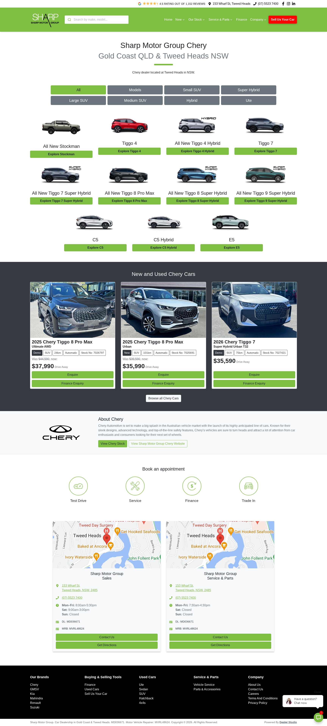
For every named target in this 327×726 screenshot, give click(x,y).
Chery (34, 684)
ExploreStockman (61, 154)
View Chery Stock (113, 443)
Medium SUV (135, 100)
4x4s (142, 702)
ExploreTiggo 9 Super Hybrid (265, 200)
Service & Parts (219, 19)
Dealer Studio (288, 722)
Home (168, 19)
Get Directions (106, 645)
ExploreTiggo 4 (129, 151)
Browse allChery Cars (163, 398)
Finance (241, 19)
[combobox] (96, 19)
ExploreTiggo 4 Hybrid (197, 151)
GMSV (34, 689)
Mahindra (36, 698)
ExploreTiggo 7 (265, 151)
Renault (35, 702)
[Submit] (69, 19)
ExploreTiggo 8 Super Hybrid (197, 200)
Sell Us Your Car (282, 19)
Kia (32, 693)
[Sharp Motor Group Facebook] (284, 3)
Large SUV (78, 100)
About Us (254, 684)
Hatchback (146, 698)
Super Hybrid (249, 90)
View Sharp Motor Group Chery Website (158, 443)
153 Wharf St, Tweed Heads (231, 3)
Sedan (143, 689)
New (178, 19)
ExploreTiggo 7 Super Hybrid (61, 200)
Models (135, 90)
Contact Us (106, 637)
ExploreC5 (95, 247)
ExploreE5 (232, 247)
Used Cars (92, 689)
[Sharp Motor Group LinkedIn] (294, 3)
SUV (142, 693)
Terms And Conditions (263, 698)
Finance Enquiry (73, 383)
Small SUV (192, 90)
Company (256, 19)
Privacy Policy (257, 702)
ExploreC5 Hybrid (163, 247)
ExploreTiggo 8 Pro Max (129, 200)
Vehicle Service (204, 684)
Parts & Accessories (207, 689)
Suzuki (34, 707)
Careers (253, 693)
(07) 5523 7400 (268, 3)
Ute (249, 100)
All (78, 90)
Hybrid (192, 100)
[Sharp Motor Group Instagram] (289, 3)
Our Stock (195, 19)
